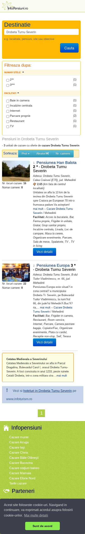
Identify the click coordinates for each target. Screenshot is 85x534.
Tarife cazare (18, 483)
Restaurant (16, 121)
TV (11, 126)
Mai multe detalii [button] (36, 515)
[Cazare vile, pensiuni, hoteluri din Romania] (14, 5)
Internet (14, 110)
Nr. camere (63, 153)
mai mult (38, 208)
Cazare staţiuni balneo (24, 468)
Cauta (69, 47)
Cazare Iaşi (17, 447)
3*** (12, 84)
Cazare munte (18, 437)
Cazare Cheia (18, 452)
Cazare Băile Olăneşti (24, 457)
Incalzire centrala (20, 105)
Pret (25, 153)
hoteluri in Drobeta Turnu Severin (47, 391)
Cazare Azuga (18, 442)
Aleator (41, 153)
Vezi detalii (45, 252)
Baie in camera (19, 100)
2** (11, 79)
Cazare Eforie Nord (22, 478)
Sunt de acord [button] (42, 526)
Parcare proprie (19, 115)
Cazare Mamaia (20, 473)
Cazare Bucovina (21, 462)
